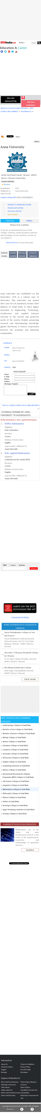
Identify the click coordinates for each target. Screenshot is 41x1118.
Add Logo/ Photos (14, 211)
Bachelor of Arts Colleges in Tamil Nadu (17, 729)
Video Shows (5, 1087)
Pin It (18, 137)
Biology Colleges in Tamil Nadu (14, 737)
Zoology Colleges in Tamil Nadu (15, 814)
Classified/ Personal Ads (28, 1090)
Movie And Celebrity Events (10, 1093)
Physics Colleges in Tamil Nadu (14, 797)
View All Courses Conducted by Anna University (20, 405)
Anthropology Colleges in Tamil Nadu (17, 725)
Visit (14, 367)
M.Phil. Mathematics (8, 420)
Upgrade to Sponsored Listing (19, 205)
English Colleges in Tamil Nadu (14, 762)
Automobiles (24, 1093)
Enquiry (3, 1070)
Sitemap (4, 1072)
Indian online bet (7, 1090)
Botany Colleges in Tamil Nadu (14, 741)
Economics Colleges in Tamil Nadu (15, 754)
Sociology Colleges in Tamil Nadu (15, 805)
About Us (4, 1064)
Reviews (7, 184)
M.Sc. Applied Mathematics (27, 420)
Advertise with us (7, 1067)
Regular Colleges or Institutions (14, 108)
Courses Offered (6, 198)
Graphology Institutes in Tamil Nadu (16, 766)
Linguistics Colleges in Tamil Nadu (15, 785)
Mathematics (26, 111)
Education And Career (8, 1085)
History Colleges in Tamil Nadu (14, 770)
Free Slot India (25, 1070)
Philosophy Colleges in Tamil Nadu (16, 793)
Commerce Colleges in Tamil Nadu (15, 749)
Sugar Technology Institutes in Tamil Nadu (18, 809)
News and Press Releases (9, 1082)
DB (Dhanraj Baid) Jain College (17, 667)
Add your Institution (30, 103)
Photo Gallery (25, 1087)
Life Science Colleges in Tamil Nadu (16, 781)
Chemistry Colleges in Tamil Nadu (15, 745)
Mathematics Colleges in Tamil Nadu (16, 789)
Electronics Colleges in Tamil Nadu (16, 758)
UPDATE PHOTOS (11, 243)
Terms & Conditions (27, 1064)
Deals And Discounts (8, 1095)
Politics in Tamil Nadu (11, 801)
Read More (30, 850)
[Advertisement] (20, 20)
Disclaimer (24, 1072)
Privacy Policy (25, 1067)
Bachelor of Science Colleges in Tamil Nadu (19, 733)
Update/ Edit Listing (15, 208)
